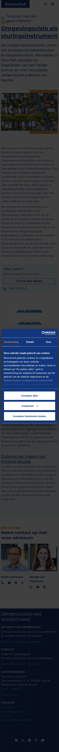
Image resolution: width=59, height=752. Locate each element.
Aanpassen (28, 406)
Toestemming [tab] (11, 341)
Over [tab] (48, 341)
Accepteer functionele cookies (29, 416)
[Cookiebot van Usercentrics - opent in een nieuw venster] (42, 333)
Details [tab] (30, 341)
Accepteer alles (29, 395)
